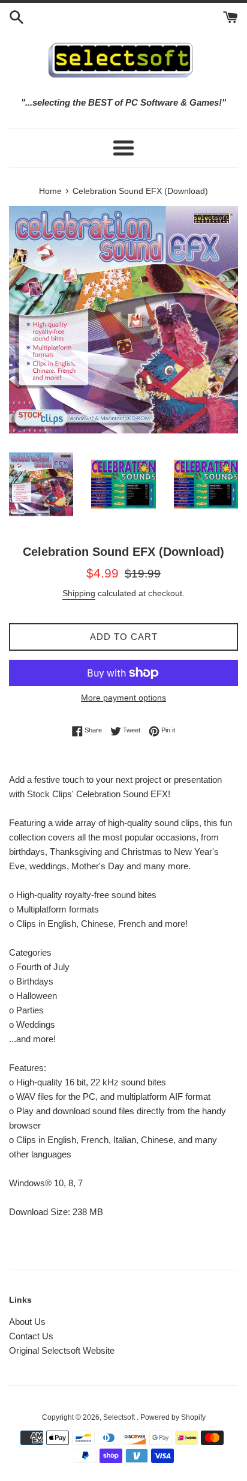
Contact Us (31, 1336)
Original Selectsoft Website (62, 1350)
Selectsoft (120, 1417)
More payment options (123, 697)
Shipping (78, 593)
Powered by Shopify (173, 1417)
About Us (27, 1322)
